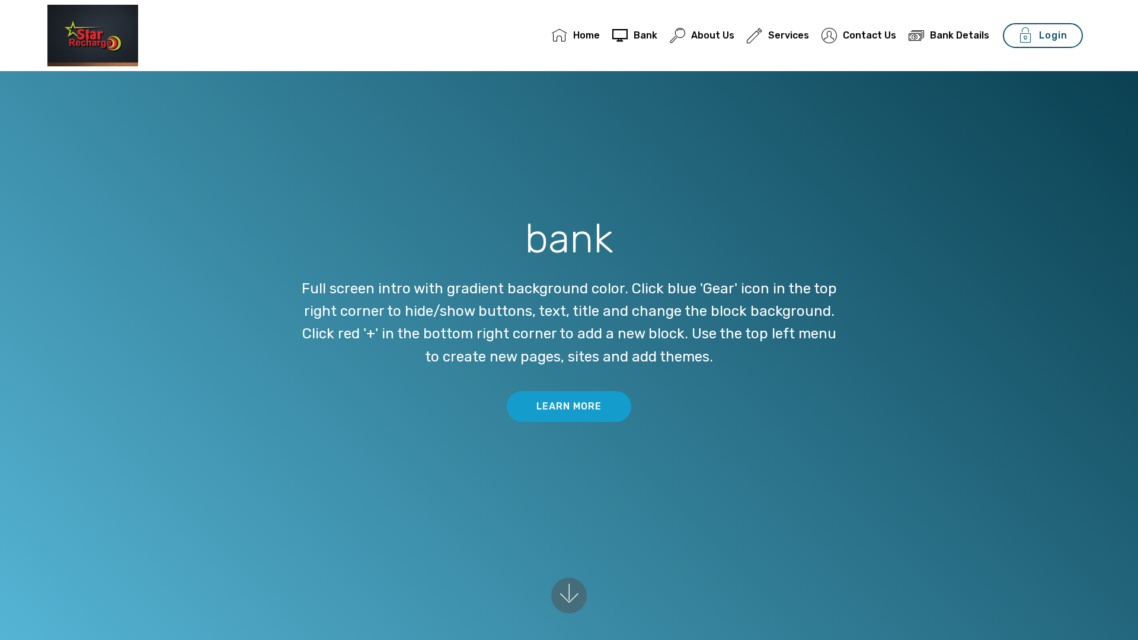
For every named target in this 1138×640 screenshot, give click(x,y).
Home (586, 35)
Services (788, 35)
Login (1053, 35)
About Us (712, 35)
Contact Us (869, 35)
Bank (645, 35)
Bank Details (959, 35)
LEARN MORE (569, 406)
